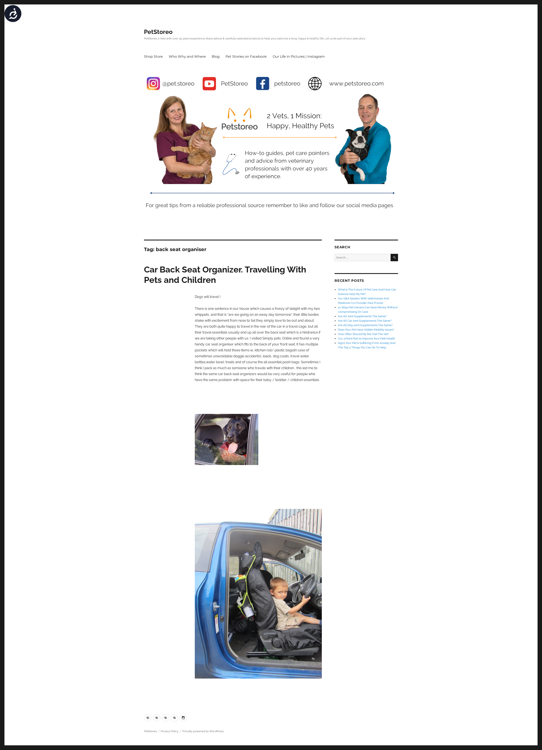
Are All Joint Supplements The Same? (362, 316)
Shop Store (153, 56)
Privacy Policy (169, 731)
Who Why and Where (187, 56)
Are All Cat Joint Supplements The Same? (364, 320)
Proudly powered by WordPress (203, 731)
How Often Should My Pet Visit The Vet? (363, 334)
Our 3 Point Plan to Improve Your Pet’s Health (366, 338)
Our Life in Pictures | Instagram (299, 56)
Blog (216, 56)
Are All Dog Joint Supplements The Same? (365, 325)
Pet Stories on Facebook (246, 56)
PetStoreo (158, 31)
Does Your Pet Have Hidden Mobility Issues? (366, 329)
